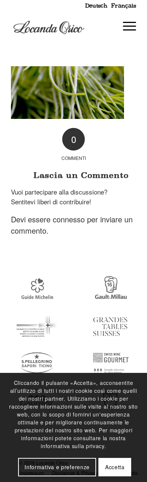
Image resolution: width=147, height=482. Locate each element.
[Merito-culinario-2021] (36, 327)
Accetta (115, 467)
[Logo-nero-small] (61, 26)
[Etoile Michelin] (36, 289)
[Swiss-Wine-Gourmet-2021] (110, 363)
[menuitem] (95, 5)
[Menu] (125, 26)
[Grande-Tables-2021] (110, 327)
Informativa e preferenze (57, 467)
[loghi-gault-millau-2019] (110, 289)
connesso (69, 219)
